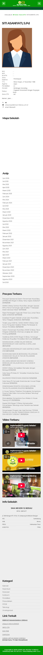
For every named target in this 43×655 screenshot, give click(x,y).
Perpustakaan (7, 601)
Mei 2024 (5, 200)
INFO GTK (6, 627)
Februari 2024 (7, 203)
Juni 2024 (5, 197)
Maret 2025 (6, 190)
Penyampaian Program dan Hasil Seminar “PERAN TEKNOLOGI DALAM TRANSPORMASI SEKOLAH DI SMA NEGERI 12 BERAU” (20, 412)
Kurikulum (6, 595)
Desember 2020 (8, 267)
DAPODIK (6, 635)
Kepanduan (6, 589)
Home (16, 15)
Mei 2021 (5, 252)
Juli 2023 (5, 206)
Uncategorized (7, 610)
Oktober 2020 (7, 273)
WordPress (18, 651)
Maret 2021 (6, 258)
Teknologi (5, 607)
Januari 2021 (6, 264)
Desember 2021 (8, 239)
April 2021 (5, 255)
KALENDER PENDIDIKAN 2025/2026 (15, 378)
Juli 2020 (5, 282)
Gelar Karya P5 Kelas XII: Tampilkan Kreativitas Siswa (20, 373)
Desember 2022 (8, 218)
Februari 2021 (7, 261)
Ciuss (38, 651)
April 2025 (5, 187)
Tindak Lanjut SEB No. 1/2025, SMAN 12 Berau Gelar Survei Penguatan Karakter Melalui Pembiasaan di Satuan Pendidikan (20, 325)
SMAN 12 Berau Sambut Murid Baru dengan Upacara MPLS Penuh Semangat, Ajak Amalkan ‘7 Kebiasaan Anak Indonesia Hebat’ (20, 308)
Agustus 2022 (7, 221)
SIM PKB (5, 631)
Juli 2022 (5, 224)
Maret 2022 (6, 230)
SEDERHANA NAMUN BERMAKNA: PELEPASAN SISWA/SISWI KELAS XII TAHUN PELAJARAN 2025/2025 (19, 356)
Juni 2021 (5, 249)
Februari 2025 (7, 193)
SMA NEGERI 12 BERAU (30, 649)
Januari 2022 (6, 236)
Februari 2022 (7, 233)
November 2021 (8, 242)
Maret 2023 (6, 212)
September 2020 (8, 276)
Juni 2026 (5, 178)
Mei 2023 (5, 209)
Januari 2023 (6, 215)
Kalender (5, 586)
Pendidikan (6, 598)
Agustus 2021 (7, 246)
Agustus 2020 (7, 279)
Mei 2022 (5, 227)
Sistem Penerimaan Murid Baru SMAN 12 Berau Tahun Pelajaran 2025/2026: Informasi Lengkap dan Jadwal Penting (21, 332)
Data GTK (22, 15)
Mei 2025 (5, 184)
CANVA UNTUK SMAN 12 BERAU (14, 638)
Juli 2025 (5, 181)
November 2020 (8, 270)
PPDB (4, 604)
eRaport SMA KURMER (10, 624)
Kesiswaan (6, 592)
